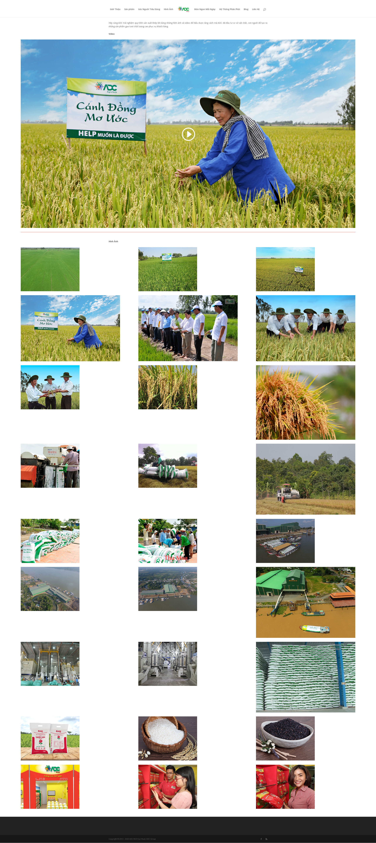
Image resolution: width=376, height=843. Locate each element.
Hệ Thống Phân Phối (229, 9)
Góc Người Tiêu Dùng (149, 9)
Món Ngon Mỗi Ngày (204, 9)
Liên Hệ (256, 9)
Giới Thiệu (115, 9)
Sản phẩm (129, 9)
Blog (246, 9)
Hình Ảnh (168, 9)
